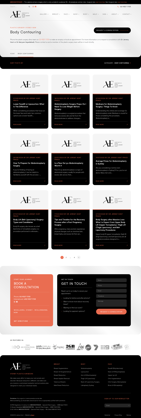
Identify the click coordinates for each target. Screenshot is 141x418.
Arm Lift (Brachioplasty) (88, 375)
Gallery (43, 14)
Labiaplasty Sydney (87, 385)
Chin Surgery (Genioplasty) (117, 382)
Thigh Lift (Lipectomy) (88, 378)
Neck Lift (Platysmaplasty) (116, 372)
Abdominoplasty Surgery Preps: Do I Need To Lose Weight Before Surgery (70, 106)
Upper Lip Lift (112, 375)
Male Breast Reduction (61, 385)
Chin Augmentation (114, 378)
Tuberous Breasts (60, 382)
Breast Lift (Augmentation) (62, 372)
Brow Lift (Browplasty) (115, 385)
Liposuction (85, 372)
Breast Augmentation (61, 368)
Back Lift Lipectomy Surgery (90, 382)
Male (95, 14)
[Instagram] (33, 6)
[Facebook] (35, 6)
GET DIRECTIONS (21, 321)
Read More (17, 124)
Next (79, 257)
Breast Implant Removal (62, 378)
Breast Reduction (60, 375)
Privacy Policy (118, 415)
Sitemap (129, 415)
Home (12, 53)
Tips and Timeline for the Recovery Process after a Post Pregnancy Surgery (70, 222)
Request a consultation (111, 312)
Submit (129, 405)
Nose (75, 14)
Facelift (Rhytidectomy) (115, 368)
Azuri (32, 415)
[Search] (29, 7)
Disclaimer (107, 415)
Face (66, 14)
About (114, 14)
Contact (126, 14)
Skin (104, 14)
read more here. (100, 2)
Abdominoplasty (86, 368)
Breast (55, 14)
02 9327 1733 (125, 6)
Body (85, 14)
